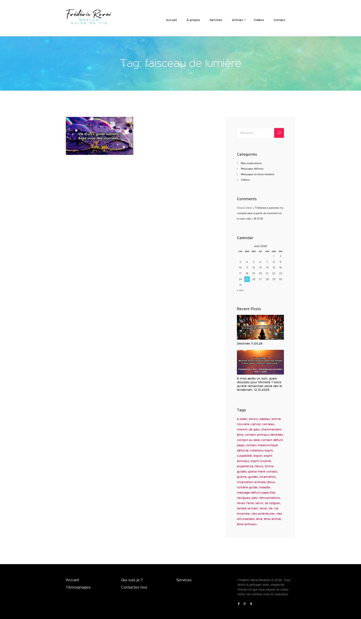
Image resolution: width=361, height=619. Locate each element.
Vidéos (245, 179)
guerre (242, 477)
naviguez (243, 498)
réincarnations (269, 498)
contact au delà (248, 440)
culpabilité (244, 456)
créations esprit (261, 450)
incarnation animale (251, 482)
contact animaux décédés (264, 434)
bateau (265, 419)
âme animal (272, 519)
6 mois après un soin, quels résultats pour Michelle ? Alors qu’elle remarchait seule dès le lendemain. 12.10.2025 (259, 384)
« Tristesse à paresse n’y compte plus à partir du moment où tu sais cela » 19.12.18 (260, 213)
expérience (245, 466)
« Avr (240, 290)
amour (253, 419)
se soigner (272, 503)
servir (259, 503)
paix (255, 498)
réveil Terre (245, 503)
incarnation (267, 477)
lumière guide (247, 487)
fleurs (259, 466)
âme (259, 519)
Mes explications (251, 163)
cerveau (268, 424)
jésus (271, 482)
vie (270, 508)
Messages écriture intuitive (257, 174)
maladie (264, 487)
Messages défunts (252, 168)
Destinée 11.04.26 (249, 343)
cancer (256, 424)
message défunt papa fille (256, 492)
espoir (257, 456)
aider (243, 419)
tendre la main (247, 508)
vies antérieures (263, 513)
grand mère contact (262, 471)
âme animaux (247, 524)
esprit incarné (261, 461)
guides (253, 477)
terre (263, 508)
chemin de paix (248, 429)
